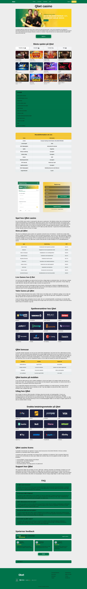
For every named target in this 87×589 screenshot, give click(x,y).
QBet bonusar (20, 108)
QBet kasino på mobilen (22, 110)
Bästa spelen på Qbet (21, 95)
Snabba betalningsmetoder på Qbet (24, 115)
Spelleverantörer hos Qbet (22, 105)
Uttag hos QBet (20, 113)
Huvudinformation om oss (22, 98)
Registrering (19, 100)
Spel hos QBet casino (21, 103)
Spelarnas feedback (21, 125)
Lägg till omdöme (65, 536)
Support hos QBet (20, 120)
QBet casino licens (21, 118)
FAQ (18, 123)
